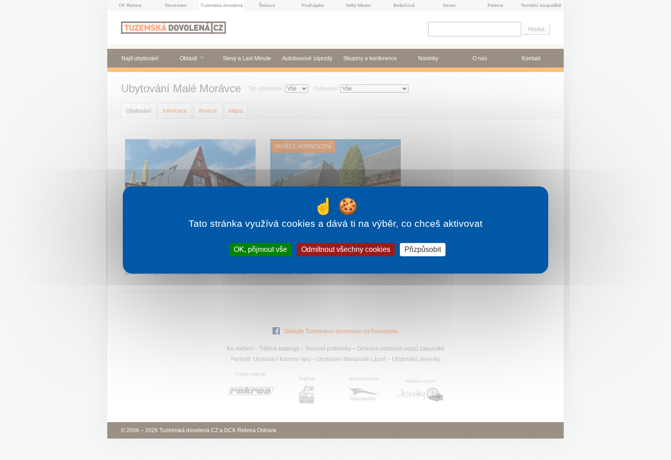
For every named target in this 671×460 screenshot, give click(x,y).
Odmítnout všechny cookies (345, 249)
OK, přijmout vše (260, 249)
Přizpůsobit (422, 249)
